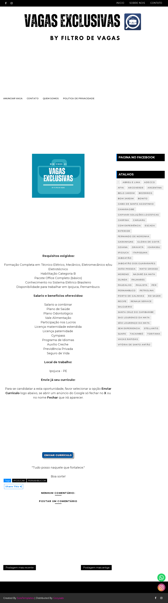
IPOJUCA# (19, 480)
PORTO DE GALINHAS (131, 296)
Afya (121, 187)
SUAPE (122, 333)
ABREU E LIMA (131, 182)
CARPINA (123, 220)
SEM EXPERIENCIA (129, 328)
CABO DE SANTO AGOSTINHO (136, 204)
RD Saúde (154, 296)
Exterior (124, 231)
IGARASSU (154, 247)
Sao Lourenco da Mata (134, 317)
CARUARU (139, 220)
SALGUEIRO (125, 306)
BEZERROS (145, 193)
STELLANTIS (151, 328)
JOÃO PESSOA (127, 269)
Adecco (149, 182)
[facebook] (5, 3)
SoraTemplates (25, 598)
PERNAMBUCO (127, 290)
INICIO (120, 2)
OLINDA (122, 279)
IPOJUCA (123, 252)
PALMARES (138, 279)
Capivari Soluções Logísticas (138, 214)
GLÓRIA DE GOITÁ (148, 242)
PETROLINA (147, 290)
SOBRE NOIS (137, 2)
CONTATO (156, 2)
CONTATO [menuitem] (33, 98)
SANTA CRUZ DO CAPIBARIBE (136, 312)
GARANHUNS (125, 242)
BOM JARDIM (126, 198)
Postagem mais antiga (96, 567)
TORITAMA (153, 333)
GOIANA (123, 247)
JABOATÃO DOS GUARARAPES (136, 263)
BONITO (143, 198)
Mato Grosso (149, 269)
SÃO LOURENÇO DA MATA (134, 323)
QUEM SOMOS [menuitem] (51, 98)
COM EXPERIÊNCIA (129, 225)
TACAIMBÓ (136, 333)
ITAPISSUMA (140, 252)
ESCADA (150, 225)
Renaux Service (141, 301)
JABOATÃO (125, 258)
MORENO (123, 274)
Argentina (155, 187)
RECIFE (122, 301)
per (154, 285)
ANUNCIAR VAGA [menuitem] (12, 98)
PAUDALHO (125, 285)
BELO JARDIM (126, 193)
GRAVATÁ (138, 247)
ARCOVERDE (136, 187)
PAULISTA (141, 285)
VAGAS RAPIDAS (128, 339)
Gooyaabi (58, 598)
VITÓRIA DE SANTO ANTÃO (134, 344)
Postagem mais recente (20, 567)
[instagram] (11, 3)
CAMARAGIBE (126, 209)
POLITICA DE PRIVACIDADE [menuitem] (78, 98)
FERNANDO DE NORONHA (133, 236)
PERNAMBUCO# (37, 480)
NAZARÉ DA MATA (144, 274)
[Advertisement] (84, 67)
